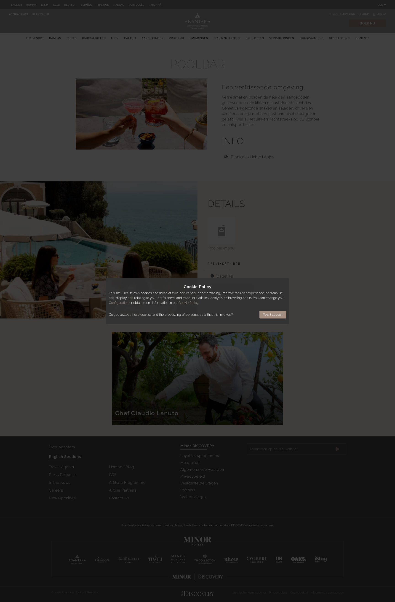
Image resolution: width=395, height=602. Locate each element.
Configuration (118, 303)
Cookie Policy (188, 303)
